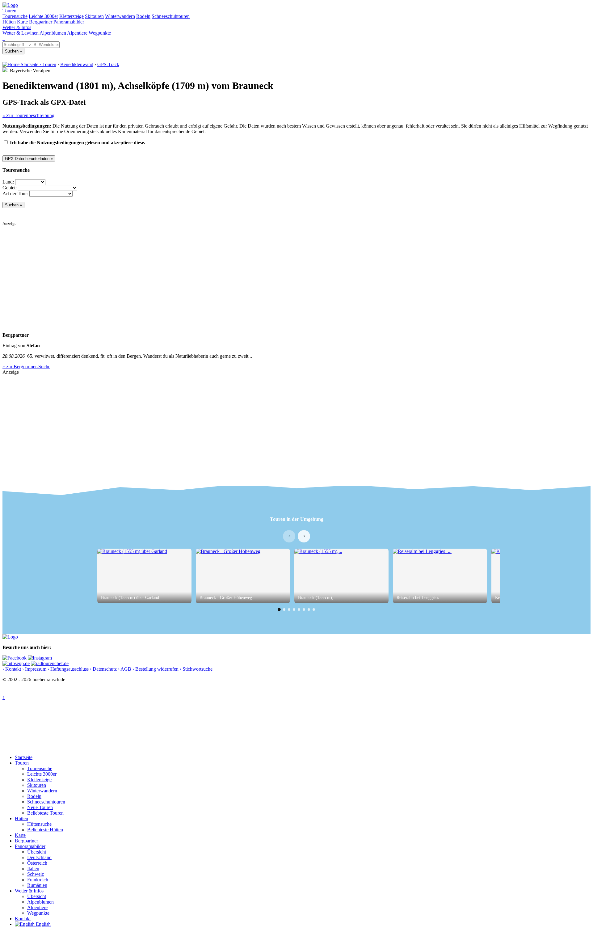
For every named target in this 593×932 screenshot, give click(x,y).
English (43, 924)
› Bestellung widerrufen (155, 669)
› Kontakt (11, 669)
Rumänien (37, 885)
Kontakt (23, 918)
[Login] (4, 38)
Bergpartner (40, 21)
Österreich (37, 863)
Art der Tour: (15, 193)
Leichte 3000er (43, 16)
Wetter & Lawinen (20, 33)
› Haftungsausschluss (68, 669)
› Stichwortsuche (196, 669)
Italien (33, 868)
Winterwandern (120, 16)
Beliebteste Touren (45, 813)
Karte (22, 21)
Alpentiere (77, 33)
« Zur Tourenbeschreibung (28, 115)
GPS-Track (108, 64)
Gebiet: (9, 187)
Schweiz (35, 874)
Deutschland (39, 857)
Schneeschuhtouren (171, 16)
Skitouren (94, 16)
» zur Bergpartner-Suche (26, 366)
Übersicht (36, 851)
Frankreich (37, 879)
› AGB (124, 669)
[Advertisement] (187, 269)
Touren (9, 10)
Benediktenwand (76, 64)
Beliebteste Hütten (45, 829)
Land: (8, 181)
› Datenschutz (103, 669)
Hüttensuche (39, 824)
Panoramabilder (68, 21)
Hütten (9, 21)
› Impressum (34, 669)
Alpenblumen (53, 33)
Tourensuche (14, 16)
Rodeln (143, 16)
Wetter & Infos (16, 27)
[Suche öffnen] (3, 38)
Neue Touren (40, 807)
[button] (279, 609)
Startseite (23, 757)
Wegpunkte (100, 33)
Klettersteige (71, 16)
